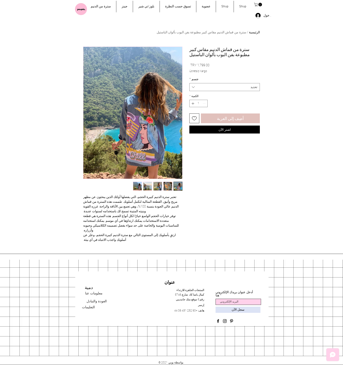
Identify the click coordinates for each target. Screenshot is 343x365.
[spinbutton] (198, 103)
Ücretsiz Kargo (198, 71)
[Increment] (192, 103)
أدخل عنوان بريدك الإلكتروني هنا (234, 294)
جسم (193, 79)
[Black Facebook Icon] (218, 321)
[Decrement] (204, 103)
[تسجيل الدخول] (258, 15)
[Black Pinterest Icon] (231, 321)
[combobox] (224, 87)
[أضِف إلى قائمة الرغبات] (194, 118)
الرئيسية (254, 32)
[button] (258, 4)
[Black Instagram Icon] (224, 321)
